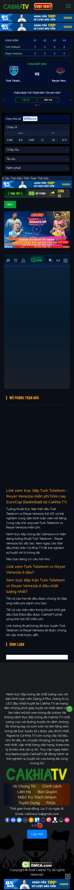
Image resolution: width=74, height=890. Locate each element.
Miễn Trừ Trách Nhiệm (37, 797)
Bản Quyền (47, 792)
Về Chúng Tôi (24, 786)
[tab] (15, 193)
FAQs (51, 803)
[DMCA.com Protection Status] (37, 864)
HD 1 (10, 204)
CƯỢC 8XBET (43, 6)
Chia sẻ (61, 193)
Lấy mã (37, 834)
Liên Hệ (24, 792)
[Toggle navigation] (68, 6)
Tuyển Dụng (29, 803)
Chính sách (51, 786)
